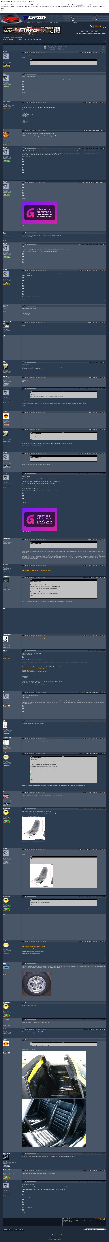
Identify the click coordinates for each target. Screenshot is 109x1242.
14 (90, 1220)
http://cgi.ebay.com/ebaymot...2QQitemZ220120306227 (35, 671)
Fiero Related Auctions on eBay (54, 1237)
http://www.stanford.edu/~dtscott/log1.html (33, 951)
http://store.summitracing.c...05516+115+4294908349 (35, 1033)
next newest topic (95, 41)
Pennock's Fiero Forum (96, 25)
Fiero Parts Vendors (58, 1236)
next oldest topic (103, 41)
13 (28, 39)
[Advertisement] (22, 47)
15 (31, 39)
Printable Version (18, 37)
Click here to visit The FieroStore (28, 34)
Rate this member (6, 66)
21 (40, 39)
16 (33, 39)
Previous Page (6, 40)
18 (36, 39)
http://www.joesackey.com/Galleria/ (31, 953)
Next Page (11, 40)
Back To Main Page (57, 1234)
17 (34, 39)
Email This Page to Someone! (8, 37)
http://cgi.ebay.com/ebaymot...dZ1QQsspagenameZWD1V (36, 668)
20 (39, 39)
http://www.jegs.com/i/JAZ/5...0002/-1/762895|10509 (34, 638)
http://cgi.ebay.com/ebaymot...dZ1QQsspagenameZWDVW (36, 570)
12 (87, 1220)
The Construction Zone (97, 26)
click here (80, 6)
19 (37, 39)
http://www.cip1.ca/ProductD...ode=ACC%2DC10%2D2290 (36, 811)
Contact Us (49, 1234)
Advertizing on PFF (50, 1236)
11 (25, 39)
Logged (104, 68)
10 (84, 1220)
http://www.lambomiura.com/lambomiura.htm (33, 946)
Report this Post (32, 52)
